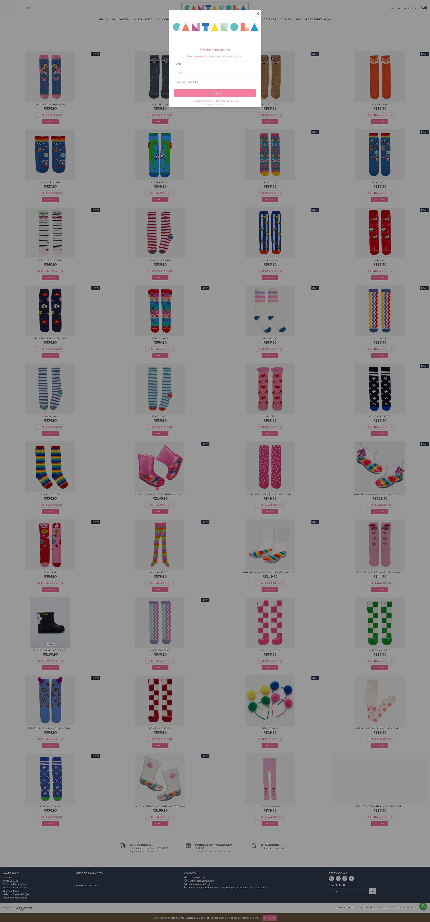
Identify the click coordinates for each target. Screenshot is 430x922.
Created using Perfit (215, 104)
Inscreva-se (215, 93)
